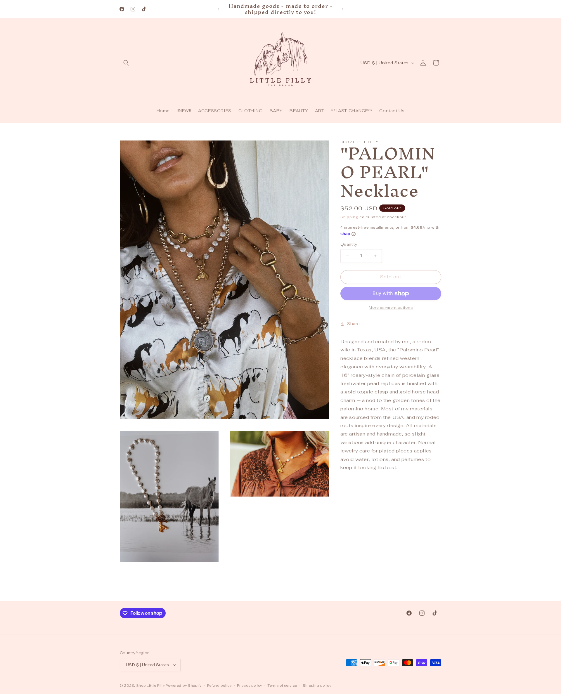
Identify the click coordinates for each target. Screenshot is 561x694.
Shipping (349, 217)
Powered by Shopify (184, 685)
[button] (126, 62)
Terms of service (282, 685)
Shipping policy (317, 685)
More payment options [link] (391, 307)
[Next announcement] (342, 9)
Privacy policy (249, 685)
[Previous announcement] (218, 9)
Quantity (348, 244)
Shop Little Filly (150, 685)
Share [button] (353, 323)
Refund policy (219, 685)
